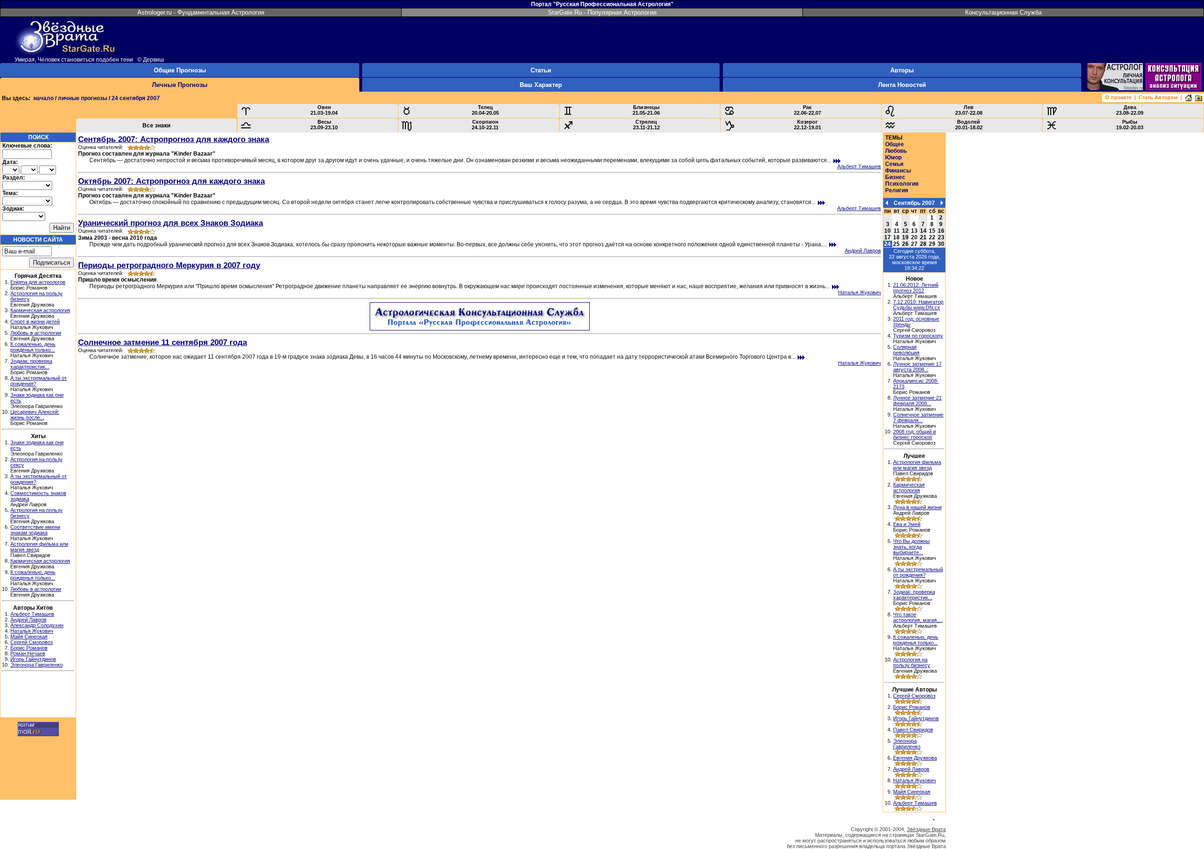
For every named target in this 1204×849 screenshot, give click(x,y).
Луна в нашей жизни (917, 507)
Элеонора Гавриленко (36, 665)
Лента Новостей (902, 84)
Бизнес (895, 177)
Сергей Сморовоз (31, 642)
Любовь (896, 151)
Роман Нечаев (27, 653)
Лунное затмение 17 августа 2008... (917, 366)
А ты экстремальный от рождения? (918, 572)
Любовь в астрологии (35, 333)
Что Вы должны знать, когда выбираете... (911, 546)
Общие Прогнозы (180, 70)
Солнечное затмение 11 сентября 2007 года (162, 342)
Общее (894, 144)
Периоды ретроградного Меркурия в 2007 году (169, 265)
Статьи (541, 70)
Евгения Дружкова (915, 758)
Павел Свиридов (913, 729)
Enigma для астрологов (37, 282)
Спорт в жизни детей (35, 321)
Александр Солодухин (36, 625)
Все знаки (156, 125)
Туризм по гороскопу (918, 335)
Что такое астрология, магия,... (918, 617)
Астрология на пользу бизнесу (911, 662)
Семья (894, 164)
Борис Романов (29, 648)
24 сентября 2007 (135, 98)
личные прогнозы (82, 98)
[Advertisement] (38, 696)
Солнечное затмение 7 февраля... (918, 417)
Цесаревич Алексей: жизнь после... (34, 414)
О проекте (1118, 97)
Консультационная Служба (1003, 12)
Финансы (898, 170)
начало (43, 98)
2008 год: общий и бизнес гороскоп (914, 434)
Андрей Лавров (28, 619)
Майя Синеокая (29, 636)
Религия (896, 190)
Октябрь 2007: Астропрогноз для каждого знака (171, 181)
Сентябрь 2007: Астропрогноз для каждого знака (173, 139)
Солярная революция (906, 349)
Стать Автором (1158, 97)
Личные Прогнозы (179, 84)
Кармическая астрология (40, 310)
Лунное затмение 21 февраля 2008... (917, 400)
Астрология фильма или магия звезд (917, 465)
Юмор (893, 157)
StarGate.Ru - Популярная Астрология (602, 12)
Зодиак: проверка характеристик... (31, 363)
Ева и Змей (906, 524)
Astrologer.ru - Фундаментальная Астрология (200, 12)
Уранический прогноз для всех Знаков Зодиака (170, 223)
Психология (902, 184)
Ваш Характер (541, 84)
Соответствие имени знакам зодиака (35, 529)
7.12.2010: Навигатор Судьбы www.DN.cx (918, 304)
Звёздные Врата (926, 829)
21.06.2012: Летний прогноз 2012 (915, 287)
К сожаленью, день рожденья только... (32, 347)
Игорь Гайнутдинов (33, 659)
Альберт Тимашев (32, 614)
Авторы (902, 70)
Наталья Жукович (31, 631)
